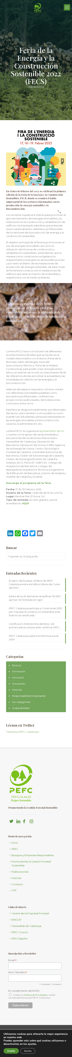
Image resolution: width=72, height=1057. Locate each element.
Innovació (18, 677)
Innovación (18, 683)
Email (12, 960)
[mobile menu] (67, 7)
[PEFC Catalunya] (38, 17)
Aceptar (11, 1050)
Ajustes (28, 1050)
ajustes (32, 1044)
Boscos (16, 665)
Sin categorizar (21, 701)
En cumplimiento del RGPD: (24, 990)
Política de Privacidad (35, 995)
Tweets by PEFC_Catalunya (22, 731)
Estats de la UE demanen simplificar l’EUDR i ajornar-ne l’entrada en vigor (35, 598)
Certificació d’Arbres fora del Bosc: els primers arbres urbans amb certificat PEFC (34, 625)
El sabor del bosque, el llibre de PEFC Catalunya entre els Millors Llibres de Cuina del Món (34, 584)
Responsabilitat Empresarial (28, 695)
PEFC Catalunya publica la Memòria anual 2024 (33, 637)
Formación (18, 671)
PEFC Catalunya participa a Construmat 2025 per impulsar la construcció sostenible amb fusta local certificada (35, 612)
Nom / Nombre (17, 972)
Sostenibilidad (20, 708)
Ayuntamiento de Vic (51, 430)
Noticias (17, 689)
